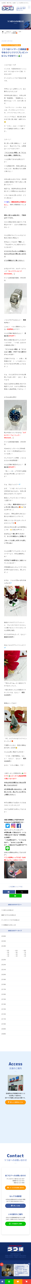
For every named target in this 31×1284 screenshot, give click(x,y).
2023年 (3, 959)
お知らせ (8, 31)
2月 (17, 956)
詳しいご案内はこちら (16, 1102)
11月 (16, 950)
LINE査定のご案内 (16, 1224)
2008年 (3, 1034)
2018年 (3, 984)
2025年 (3, 941)
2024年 (15, 31)
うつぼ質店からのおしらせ (8, 925)
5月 (17, 954)
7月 (25, 952)
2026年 (3, 936)
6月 (8, 954)
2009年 (3, 1029)
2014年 (3, 1004)
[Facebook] (9, 892)
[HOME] (2, 31)
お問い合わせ (20, 10)
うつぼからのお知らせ (7, 910)
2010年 (3, 1024)
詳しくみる (17, 1206)
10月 (25, 950)
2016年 (3, 994)
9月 (8, 952)
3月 (8, 956)
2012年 (3, 1014)
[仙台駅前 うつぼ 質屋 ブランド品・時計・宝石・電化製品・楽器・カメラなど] (8, 10)
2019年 (3, 979)
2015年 (3, 999)
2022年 (3, 964)
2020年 (3, 974)
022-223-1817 (21, 8)
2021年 (3, 969)
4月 (25, 954)
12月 (20, 31)
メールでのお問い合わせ (17, 1187)
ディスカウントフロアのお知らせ (10, 920)
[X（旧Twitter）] (22, 892)
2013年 (3, 1009)
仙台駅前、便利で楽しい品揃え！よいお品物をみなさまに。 (15, 3)
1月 (25, 956)
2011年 (3, 1019)
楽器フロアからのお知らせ (8, 915)
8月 (17, 952)
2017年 (3, 989)
